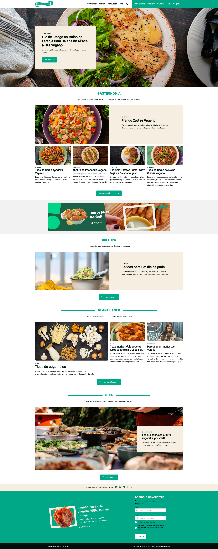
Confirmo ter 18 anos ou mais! (146, 522)
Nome (136, 507)
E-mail (137, 515)
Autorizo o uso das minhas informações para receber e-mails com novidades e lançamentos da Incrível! (151, 527)
